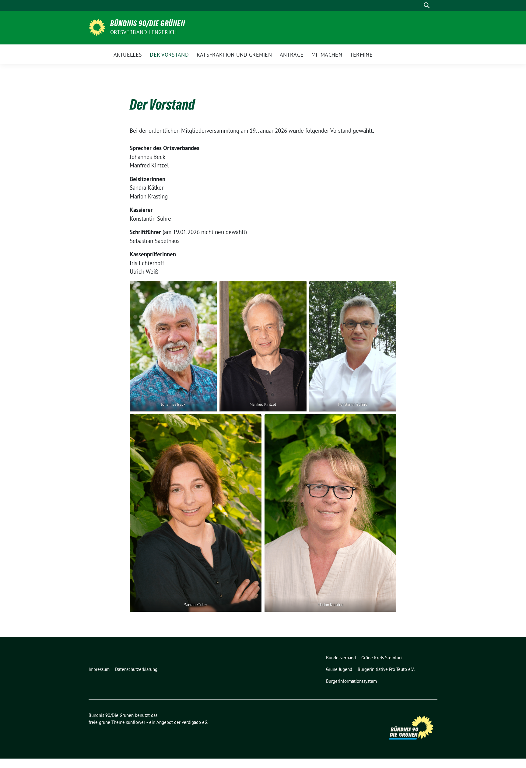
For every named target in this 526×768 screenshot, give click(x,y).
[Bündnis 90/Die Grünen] (97, 26)
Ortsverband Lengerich (143, 32)
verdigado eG (194, 722)
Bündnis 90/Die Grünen (147, 23)
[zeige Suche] (427, 5)
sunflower (135, 722)
